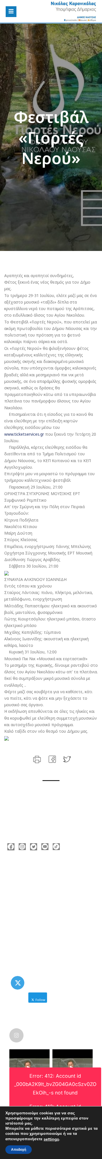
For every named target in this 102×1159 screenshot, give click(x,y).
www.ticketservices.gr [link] (24, 434)
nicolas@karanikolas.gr (38, 895)
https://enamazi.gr (33, 904)
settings (51, 1139)
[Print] (36, 758)
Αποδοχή (18, 1149)
